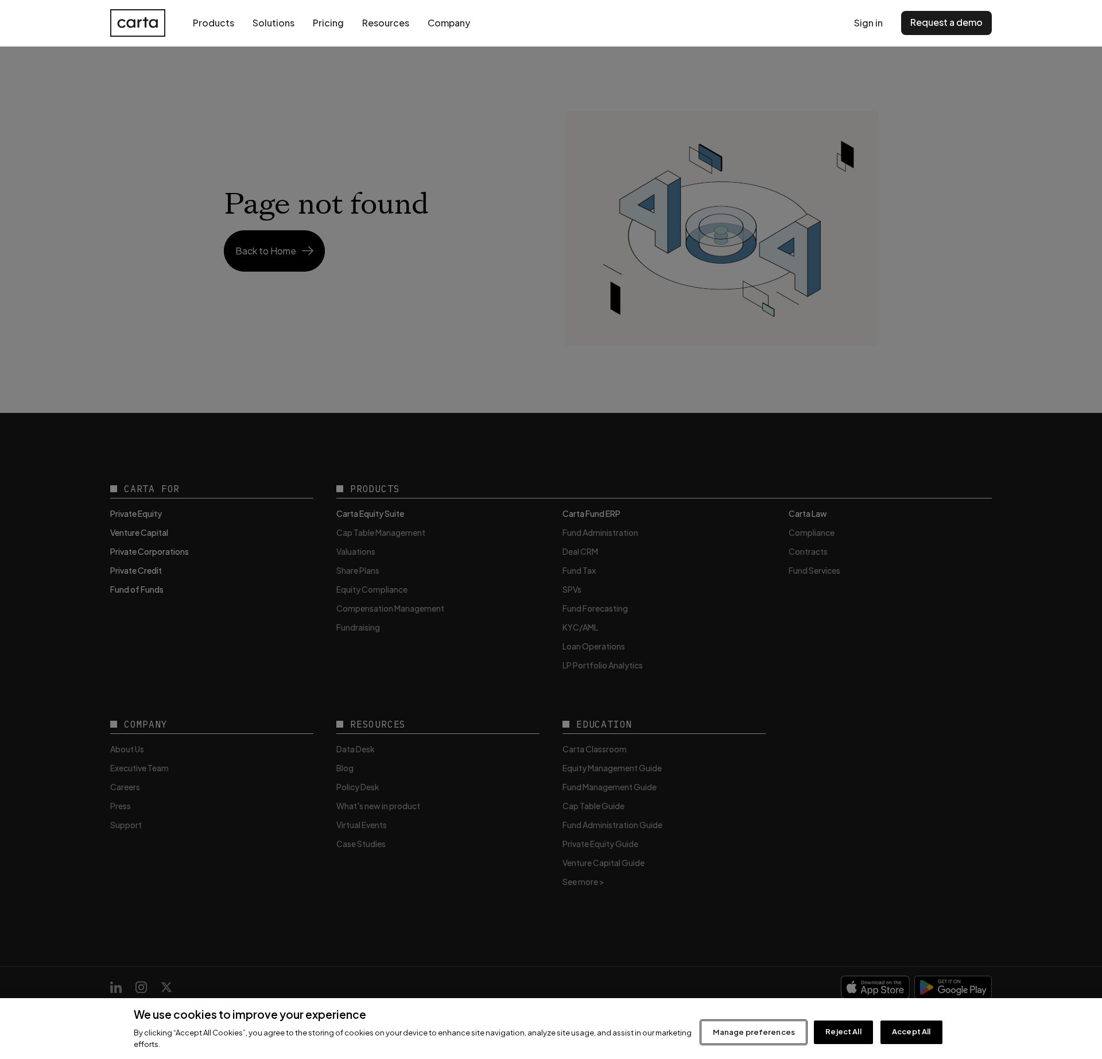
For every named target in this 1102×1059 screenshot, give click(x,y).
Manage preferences (754, 1032)
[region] (551, 1028)
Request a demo (946, 22)
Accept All (911, 1032)
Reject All (843, 1032)
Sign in (868, 23)
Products (213, 23)
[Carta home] (137, 23)
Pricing (328, 23)
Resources (385, 23)
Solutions (273, 23)
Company (449, 23)
